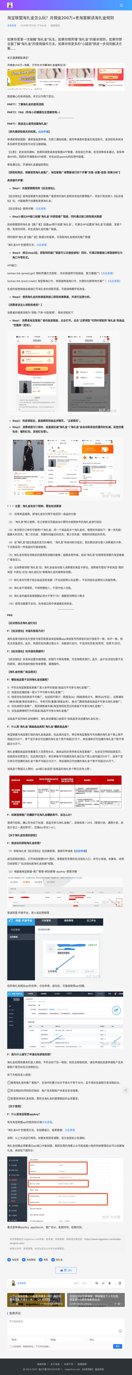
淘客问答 (41, 1364)
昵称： (15, 1339)
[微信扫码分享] (97, 1283)
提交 (118, 1346)
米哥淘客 (11, 25)
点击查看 (47, 1122)
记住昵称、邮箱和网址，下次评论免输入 (31, 1346)
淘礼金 (59, 1259)
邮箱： (54, 1339)
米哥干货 (68, 1364)
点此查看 (41, 208)
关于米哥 (55, 1364)
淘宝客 (15, 1259)
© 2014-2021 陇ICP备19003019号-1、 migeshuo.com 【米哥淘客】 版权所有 (63, 1369)
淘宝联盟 (31, 1259)
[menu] (121, 5)
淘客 (45, 1259)
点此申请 (43, 131)
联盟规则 (55, 25)
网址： (93, 1339)
